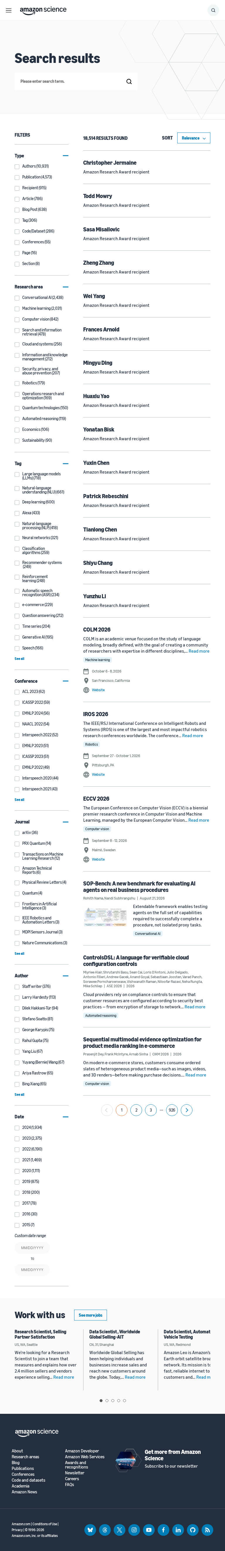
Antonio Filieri (94, 976)
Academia (20, 1486)
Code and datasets (28, 1480)
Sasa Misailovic (101, 229)
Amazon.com (21, 1524)
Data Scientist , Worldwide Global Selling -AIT (114, 1334)
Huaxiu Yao (96, 396)
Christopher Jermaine (110, 162)
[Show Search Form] (213, 10)
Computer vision (97, 829)
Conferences (23, 1474)
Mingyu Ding (97, 362)
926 (172, 1110)
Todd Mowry (97, 195)
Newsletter (74, 1473)
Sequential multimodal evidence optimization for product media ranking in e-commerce (142, 1042)
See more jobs (90, 1315)
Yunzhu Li (94, 596)
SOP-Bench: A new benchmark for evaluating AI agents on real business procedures (139, 886)
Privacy (17, 1530)
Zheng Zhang (98, 262)
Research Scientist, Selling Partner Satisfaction (40, 1334)
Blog (16, 1462)
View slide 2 (106, 1400)
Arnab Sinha (138, 1054)
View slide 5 (124, 1400)
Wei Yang (94, 296)
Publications (23, 1468)
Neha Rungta (192, 981)
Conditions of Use (45, 1524)
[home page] (43, 9)
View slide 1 (101, 1400)
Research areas (25, 1456)
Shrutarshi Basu (115, 972)
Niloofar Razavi (169, 981)
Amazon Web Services (85, 1456)
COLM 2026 (96, 629)
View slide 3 (112, 1400)
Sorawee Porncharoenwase (104, 981)
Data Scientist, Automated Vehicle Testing (189, 1334)
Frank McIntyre (116, 1054)
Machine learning (97, 660)
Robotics (91, 744)
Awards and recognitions (76, 1464)
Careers (72, 1478)
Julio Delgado (177, 972)
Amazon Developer (82, 1451)
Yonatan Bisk (98, 429)
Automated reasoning (100, 1015)
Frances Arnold (101, 329)
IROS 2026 (95, 714)
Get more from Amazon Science (173, 1454)
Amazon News (24, 1492)
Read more (199, 651)
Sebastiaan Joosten (166, 976)
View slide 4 (118, 1400)
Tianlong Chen (100, 529)
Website (98, 689)
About (17, 1451)
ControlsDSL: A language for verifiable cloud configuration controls (136, 960)
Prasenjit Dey (93, 1054)
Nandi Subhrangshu (119, 898)
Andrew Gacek (117, 976)
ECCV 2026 (96, 798)
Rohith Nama (93, 898)
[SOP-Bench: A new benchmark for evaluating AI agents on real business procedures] (105, 917)
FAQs (69, 1484)
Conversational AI (148, 933)
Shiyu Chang (97, 562)
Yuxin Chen (96, 462)
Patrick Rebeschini (105, 496)
